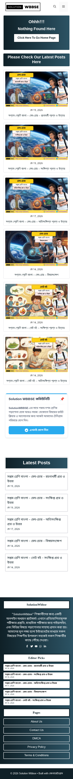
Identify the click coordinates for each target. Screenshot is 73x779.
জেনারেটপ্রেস (56, 773)
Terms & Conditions (36, 755)
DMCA (36, 739)
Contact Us (37, 730)
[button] (54, 7)
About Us (36, 722)
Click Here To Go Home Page (36, 38)
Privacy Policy (37, 747)
